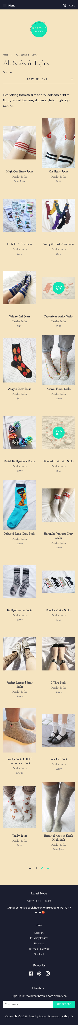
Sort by (7, 72)
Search (39, 932)
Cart (71, 5)
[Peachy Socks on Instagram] (47, 974)
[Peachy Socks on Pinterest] (39, 974)
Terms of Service (39, 948)
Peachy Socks (38, 1016)
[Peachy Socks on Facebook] (30, 974)
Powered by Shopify (60, 1016)
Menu (11, 5)
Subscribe (64, 1004)
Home (5, 54)
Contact (39, 954)
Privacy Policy (39, 938)
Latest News (39, 893)
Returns (39, 943)
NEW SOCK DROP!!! (39, 901)
